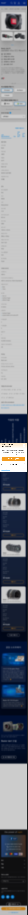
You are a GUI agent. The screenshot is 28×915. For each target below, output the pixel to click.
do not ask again (5, 470)
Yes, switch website (13, 459)
